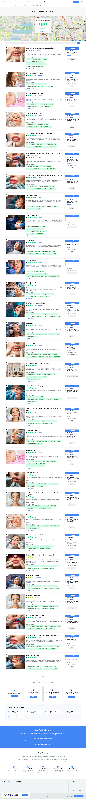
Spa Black (29, 323)
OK (24, 794)
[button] (43, 34)
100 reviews (39, 177)
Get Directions (43, 31)
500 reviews (40, 75)
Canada (28, 785)
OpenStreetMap (78, 40)
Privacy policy (47, 796)
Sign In (82, 2)
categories (18, 781)
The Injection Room (32, 283)
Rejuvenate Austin (32, 430)
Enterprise (75, 785)
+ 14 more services (30, 88)
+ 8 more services (30, 148)
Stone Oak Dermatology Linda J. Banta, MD (40, 555)
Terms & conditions (40, 796)
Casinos (49, 785)
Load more (42, 676)
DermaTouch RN (31, 195)
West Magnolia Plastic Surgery (36, 615)
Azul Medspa (30, 450)
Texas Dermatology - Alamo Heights (38, 363)
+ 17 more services (30, 68)
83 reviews (39, 637)
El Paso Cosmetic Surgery (34, 73)
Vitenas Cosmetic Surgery (34, 386)
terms (6, 795)
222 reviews (40, 115)
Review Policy (53, 796)
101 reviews (40, 365)
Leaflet (73, 40)
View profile (43, 28)
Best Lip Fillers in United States (21, 5)
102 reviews (39, 157)
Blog (73, 790)
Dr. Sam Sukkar (31, 343)
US (12, 5)
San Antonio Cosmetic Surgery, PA (37, 303)
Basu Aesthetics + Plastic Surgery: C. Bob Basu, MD (42, 635)
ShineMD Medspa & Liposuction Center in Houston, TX (44, 175)
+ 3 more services (30, 210)
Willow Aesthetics (32, 473)
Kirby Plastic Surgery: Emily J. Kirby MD (39, 133)
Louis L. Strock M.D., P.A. (34, 215)
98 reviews (39, 412)
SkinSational (30, 240)
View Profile (72, 48)
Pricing (70, 2)
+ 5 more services (30, 318)
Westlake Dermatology (33, 595)
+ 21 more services (30, 108)
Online (38, 785)
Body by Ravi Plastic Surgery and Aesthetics (40, 48)
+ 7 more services (30, 128)
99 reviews (43, 25)
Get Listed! (76, 1)
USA (17, 785)
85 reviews (39, 617)
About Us (74, 786)
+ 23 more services (30, 235)
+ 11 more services (30, 403)
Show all (83, 24)
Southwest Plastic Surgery (34, 113)
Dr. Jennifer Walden (32, 575)
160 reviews (40, 135)
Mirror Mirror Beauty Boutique (36, 535)
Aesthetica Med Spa (32, 515)
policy (11, 795)
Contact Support (79, 796)
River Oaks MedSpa (32, 655)
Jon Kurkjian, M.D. (31, 260)
